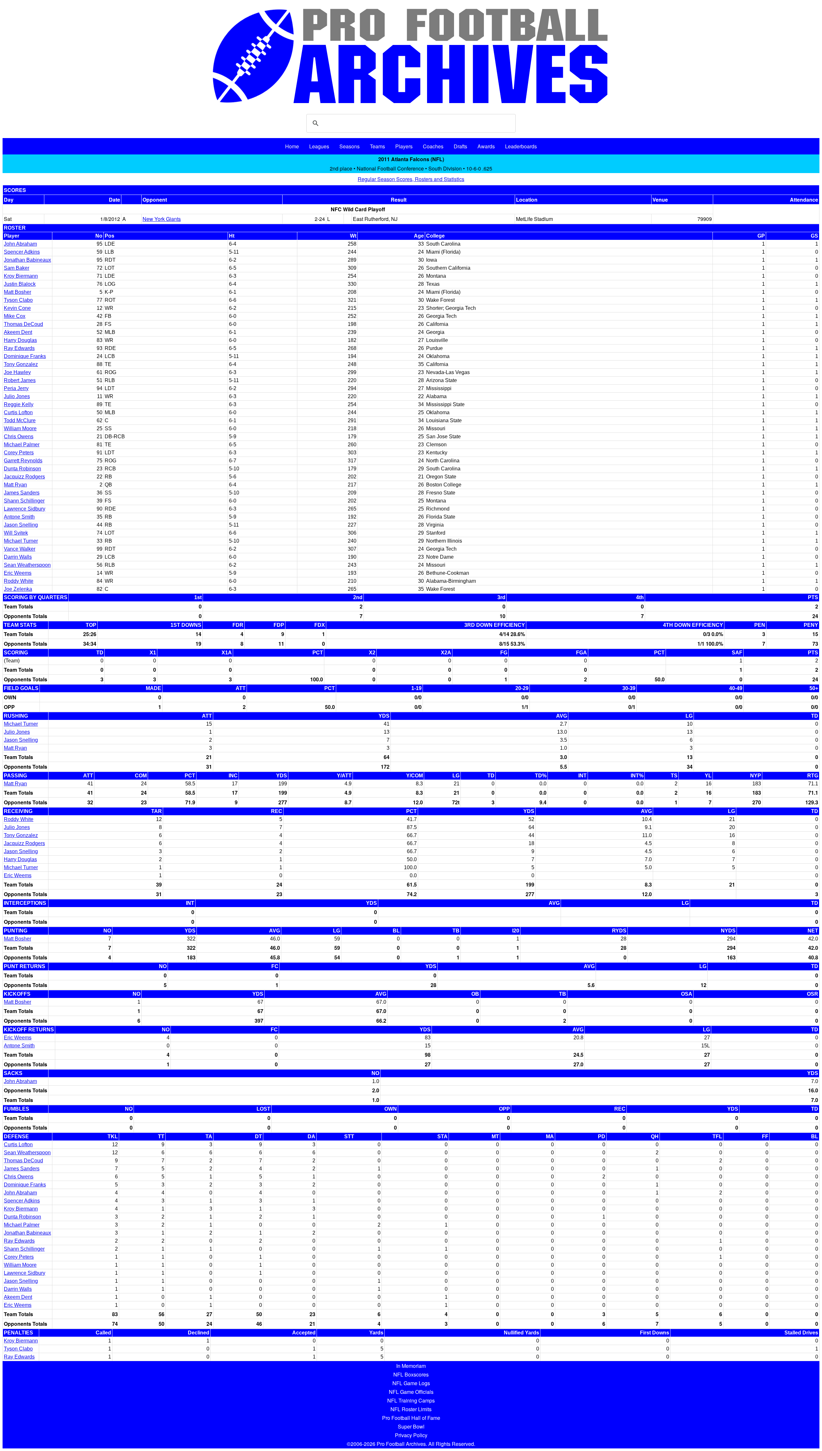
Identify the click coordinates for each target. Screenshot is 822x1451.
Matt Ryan (15, 484)
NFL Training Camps (411, 1400)
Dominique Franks (25, 356)
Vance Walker (19, 549)
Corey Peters (19, 452)
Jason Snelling (21, 525)
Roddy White (18, 581)
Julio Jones (17, 396)
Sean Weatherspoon (27, 565)
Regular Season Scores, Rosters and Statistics (411, 179)
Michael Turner (21, 541)
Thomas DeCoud (23, 324)
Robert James (20, 380)
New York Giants (162, 219)
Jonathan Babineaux (27, 260)
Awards (486, 146)
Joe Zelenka (18, 589)
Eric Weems (17, 573)
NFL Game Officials (411, 1391)
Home (292, 146)
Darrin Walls (18, 557)
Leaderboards (521, 146)
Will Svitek (16, 533)
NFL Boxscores (411, 1374)
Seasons (349, 146)
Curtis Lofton (18, 412)
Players (404, 146)
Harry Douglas (20, 340)
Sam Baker (16, 268)
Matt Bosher (17, 292)
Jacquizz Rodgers (24, 476)
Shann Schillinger (24, 500)
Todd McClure (20, 420)
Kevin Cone (17, 308)
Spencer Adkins (22, 252)
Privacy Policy (411, 1435)
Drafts (460, 146)
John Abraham (20, 244)
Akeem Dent (18, 332)
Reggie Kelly (18, 404)
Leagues (319, 146)
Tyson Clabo (18, 300)
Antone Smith (19, 517)
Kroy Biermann (21, 276)
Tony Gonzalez (21, 364)
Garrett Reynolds (23, 460)
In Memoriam (411, 1365)
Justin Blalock (20, 284)
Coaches (433, 146)
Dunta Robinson (22, 468)
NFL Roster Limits (411, 1409)
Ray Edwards (19, 348)
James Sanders (21, 492)
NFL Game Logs (411, 1383)
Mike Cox (14, 316)
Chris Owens (18, 436)
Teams (377, 146)
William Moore (20, 428)
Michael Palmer (21, 444)
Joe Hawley (17, 372)
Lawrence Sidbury (24, 508)
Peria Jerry (16, 388)
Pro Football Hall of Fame (411, 1417)
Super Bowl (411, 1426)
